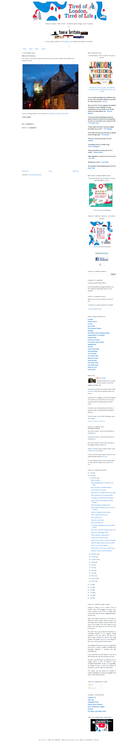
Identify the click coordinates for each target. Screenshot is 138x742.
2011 (91, 590)
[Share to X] (26, 117)
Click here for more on (102, 89)
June (92, 567)
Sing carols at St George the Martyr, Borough (103, 492)
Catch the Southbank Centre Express (100, 512)
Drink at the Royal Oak (97, 522)
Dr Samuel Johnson (94, 309)
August (93, 562)
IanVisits (58, 113)
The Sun (105, 101)
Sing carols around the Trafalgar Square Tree (103, 530)
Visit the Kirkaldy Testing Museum (100, 535)
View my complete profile (96, 421)
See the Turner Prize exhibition (99, 545)
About (30, 49)
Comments (93, 688)
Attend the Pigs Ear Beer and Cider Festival (102, 543)
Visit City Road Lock (96, 517)
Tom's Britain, (65, 41)
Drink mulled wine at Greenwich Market (102, 495)
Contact (43, 49)
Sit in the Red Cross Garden (98, 490)
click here (104, 456)
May (92, 570)
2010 (91, 592)
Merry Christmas (28, 56)
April (92, 573)
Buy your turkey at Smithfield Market (101, 487)
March (93, 576)
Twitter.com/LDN (98, 152)
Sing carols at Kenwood (97, 520)
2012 (91, 587)
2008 (91, 598)
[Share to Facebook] (28, 117)
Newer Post (25, 171)
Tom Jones (102, 378)
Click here (96, 210)
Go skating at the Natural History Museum (102, 498)
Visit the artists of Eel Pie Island (99, 538)
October (93, 557)
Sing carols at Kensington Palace (99, 532)
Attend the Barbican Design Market (100, 505)
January (93, 581)
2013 (91, 584)
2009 (91, 595)
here (94, 433)
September (94, 559)
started (102, 639)
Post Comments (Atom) (35, 175)
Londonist (51, 113)
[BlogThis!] (25, 117)
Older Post (75, 171)
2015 (91, 473)
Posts (91, 685)
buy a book (65, 113)
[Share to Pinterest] (30, 117)
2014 (91, 475)
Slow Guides (105, 162)
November (94, 554)
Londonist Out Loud (93, 450)
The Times (91, 158)
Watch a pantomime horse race (99, 515)
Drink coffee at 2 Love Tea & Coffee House (103, 548)
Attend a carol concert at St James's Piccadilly (103, 540)
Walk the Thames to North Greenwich (101, 551)
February (94, 578)
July (92, 565)
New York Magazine (94, 146)
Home (24, 49)
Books (36, 49)
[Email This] (23, 117)
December (94, 478)
